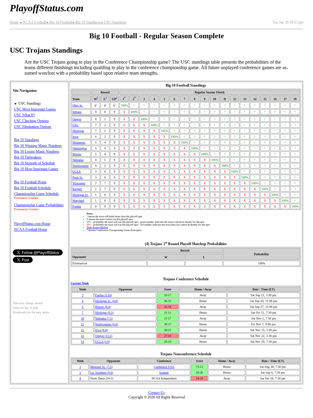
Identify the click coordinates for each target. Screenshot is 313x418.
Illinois (76, 154)
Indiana (76, 112)
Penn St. (77, 177)
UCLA (76, 171)
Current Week (80, 283)
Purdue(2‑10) (103, 295)
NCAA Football (33, 22)
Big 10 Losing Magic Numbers (36, 151)
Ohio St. (77, 105)
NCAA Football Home (30, 229)
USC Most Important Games (35, 109)
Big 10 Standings (86, 22)
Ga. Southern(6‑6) (101, 372)
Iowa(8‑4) (101, 330)
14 (82, 341)
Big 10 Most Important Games (36, 169)
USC (75, 125)
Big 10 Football (59, 22)
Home (14, 22)
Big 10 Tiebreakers (28, 157)
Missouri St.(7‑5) (101, 366)
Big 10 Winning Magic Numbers (38, 146)
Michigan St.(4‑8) (106, 301)
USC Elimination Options (32, 127)
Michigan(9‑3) (104, 312)
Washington (79, 148)
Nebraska (77, 160)
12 (82, 330)
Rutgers (77, 189)
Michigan (78, 130)
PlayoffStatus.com (46, 7)
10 (82, 318)
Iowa (75, 136)
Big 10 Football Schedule (32, 188)
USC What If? (24, 115)
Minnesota (78, 142)
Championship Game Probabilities (39, 205)
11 (82, 324)
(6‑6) (106, 324)
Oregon (76, 119)
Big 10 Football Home (30, 182)
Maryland (78, 200)
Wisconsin (78, 183)
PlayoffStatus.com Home (32, 224)
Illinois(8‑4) (103, 306)
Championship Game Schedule (36, 194)
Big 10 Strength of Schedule (34, 163)
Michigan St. (80, 194)
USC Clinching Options (31, 121)
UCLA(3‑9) (102, 341)
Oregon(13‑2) (103, 336)
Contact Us (156, 392)
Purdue (76, 206)
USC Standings (114, 22)
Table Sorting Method (97, 227)
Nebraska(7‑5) (104, 318)
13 (82, 336)
